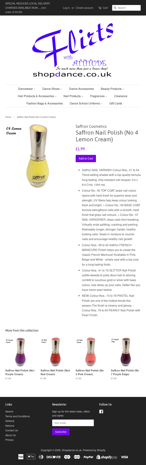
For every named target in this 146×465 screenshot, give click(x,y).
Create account (84, 7)
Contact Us (11, 430)
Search (9, 411)
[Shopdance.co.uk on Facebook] (101, 412)
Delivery (9, 421)
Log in (66, 7)
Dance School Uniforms (85, 103)
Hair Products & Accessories (36, 96)
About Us (10, 435)
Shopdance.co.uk (72, 450)
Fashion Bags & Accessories (45, 103)
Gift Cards (116, 103)
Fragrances (97, 96)
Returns (9, 425)
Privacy (9, 439)
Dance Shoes (51, 89)
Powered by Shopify (94, 450)
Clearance (120, 96)
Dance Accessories (81, 89)
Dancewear (25, 89)
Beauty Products (111, 89)
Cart (105, 7)
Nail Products (72, 96)
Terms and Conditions (17, 416)
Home (8, 116)
